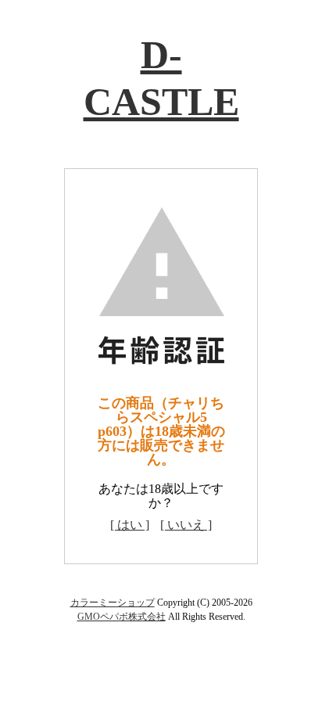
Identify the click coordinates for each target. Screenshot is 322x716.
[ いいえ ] (186, 524)
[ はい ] (129, 524)
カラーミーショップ (112, 602)
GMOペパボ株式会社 (121, 616)
